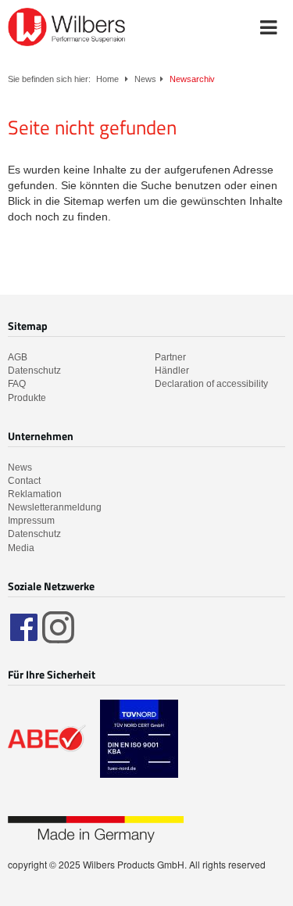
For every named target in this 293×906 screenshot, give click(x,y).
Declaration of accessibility (211, 383)
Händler (172, 370)
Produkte (27, 397)
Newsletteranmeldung (55, 507)
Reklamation (35, 494)
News (145, 79)
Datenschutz (34, 370)
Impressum (31, 520)
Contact (24, 480)
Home (107, 79)
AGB (17, 357)
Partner (170, 357)
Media (21, 548)
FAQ (17, 383)
